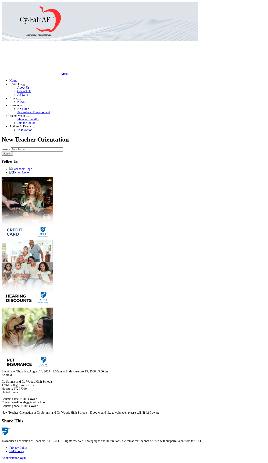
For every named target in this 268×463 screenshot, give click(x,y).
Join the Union (26, 122)
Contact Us (24, 91)
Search (6, 149)
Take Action (24, 130)
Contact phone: (11, 406)
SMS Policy (16, 451)
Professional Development (33, 112)
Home (13, 80)
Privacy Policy (18, 447)
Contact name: (11, 398)
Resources (23, 108)
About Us (23, 87)
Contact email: (11, 402)
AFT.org (22, 94)
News (21, 101)
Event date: (9, 371)
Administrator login (14, 457)
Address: (7, 375)
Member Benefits (28, 119)
